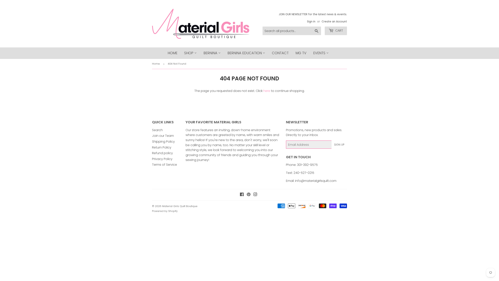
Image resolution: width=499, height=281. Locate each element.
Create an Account (334, 21)
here (266, 91)
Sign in (311, 21)
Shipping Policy (163, 141)
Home (172, 53)
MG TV (301, 53)
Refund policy (162, 153)
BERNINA (210, 53)
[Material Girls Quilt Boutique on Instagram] (255, 195)
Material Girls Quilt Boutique (179, 206)
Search (157, 130)
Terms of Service (164, 164)
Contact (280, 53)
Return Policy (161, 147)
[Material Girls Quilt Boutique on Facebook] (242, 195)
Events (319, 53)
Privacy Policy (162, 159)
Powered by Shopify (165, 211)
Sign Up (339, 145)
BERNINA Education (245, 53)
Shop (189, 53)
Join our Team (163, 135)
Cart (338, 30)
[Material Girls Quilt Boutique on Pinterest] (249, 195)
